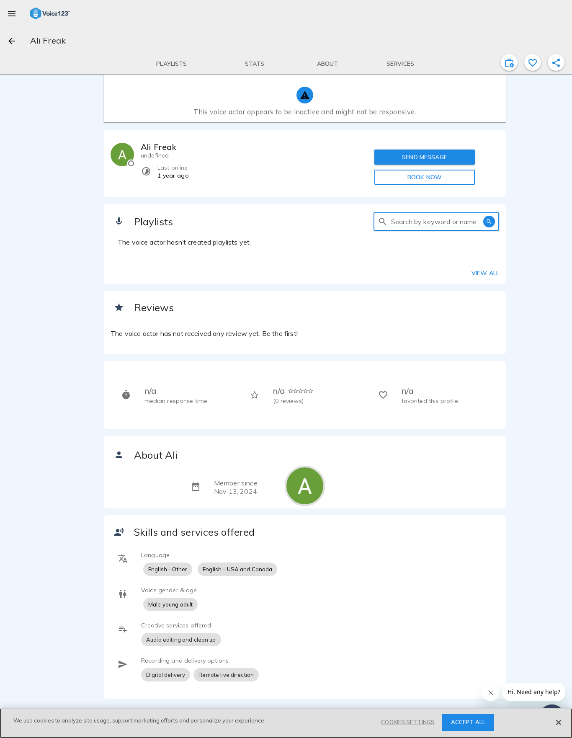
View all (485, 273)
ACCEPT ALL (468, 722)
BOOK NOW (424, 177)
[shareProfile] (556, 62)
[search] (382, 221)
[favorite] (532, 62)
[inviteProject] (509, 62)
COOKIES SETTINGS (408, 722)
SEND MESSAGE (424, 157)
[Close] (558, 722)
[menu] (11, 13)
